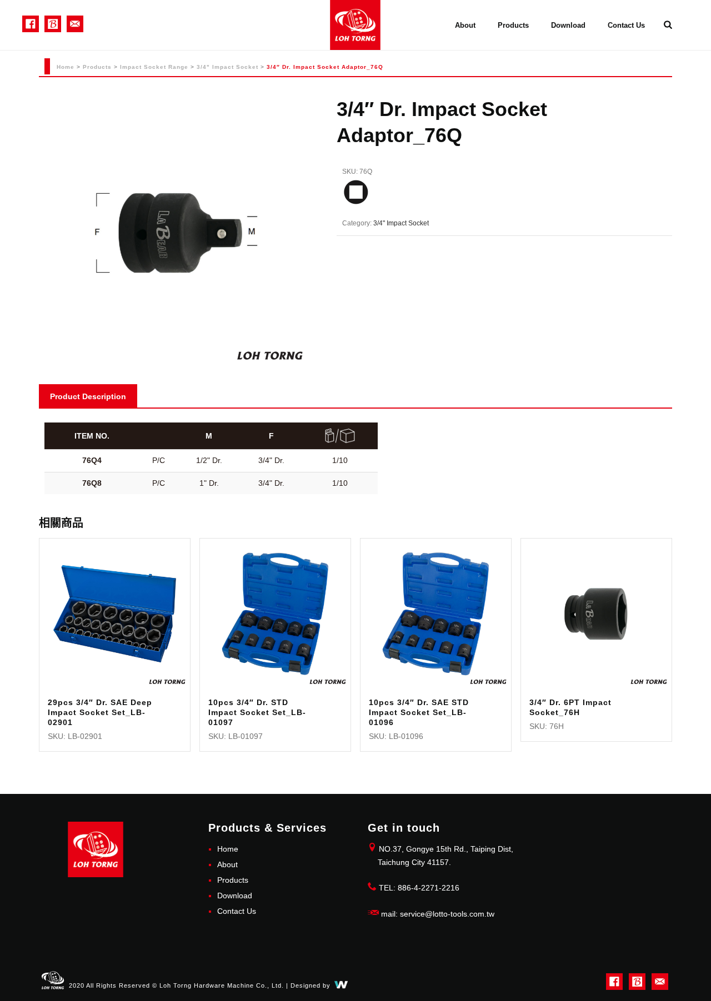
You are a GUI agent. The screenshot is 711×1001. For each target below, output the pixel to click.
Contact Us (626, 25)
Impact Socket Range (154, 67)
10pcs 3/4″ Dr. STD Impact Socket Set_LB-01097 (257, 712)
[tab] (88, 396)
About (465, 25)
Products (513, 25)
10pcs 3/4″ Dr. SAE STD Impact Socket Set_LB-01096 (419, 712)
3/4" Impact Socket (227, 67)
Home (65, 67)
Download (568, 25)
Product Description (88, 396)
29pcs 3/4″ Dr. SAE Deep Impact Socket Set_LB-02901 (100, 712)
